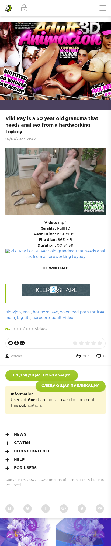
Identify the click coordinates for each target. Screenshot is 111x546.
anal (27, 312)
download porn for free (82, 312)
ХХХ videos (36, 329)
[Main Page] (8, 8)
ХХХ (17, 329)
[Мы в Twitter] (27, 508)
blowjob (13, 312)
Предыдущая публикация (41, 375)
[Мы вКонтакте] (9, 508)
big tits (23, 318)
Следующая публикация (70, 386)
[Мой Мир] (22, 343)
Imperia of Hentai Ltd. (68, 480)
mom (10, 318)
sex (54, 312)
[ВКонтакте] (10, 343)
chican (16, 356)
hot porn (41, 312)
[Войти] (24, 8)
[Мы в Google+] (64, 508)
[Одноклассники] (16, 343)
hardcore (41, 318)
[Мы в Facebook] (45, 508)
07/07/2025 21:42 (20, 139)
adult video (62, 318)
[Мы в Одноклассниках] (82, 508)
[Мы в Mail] (100, 508)
